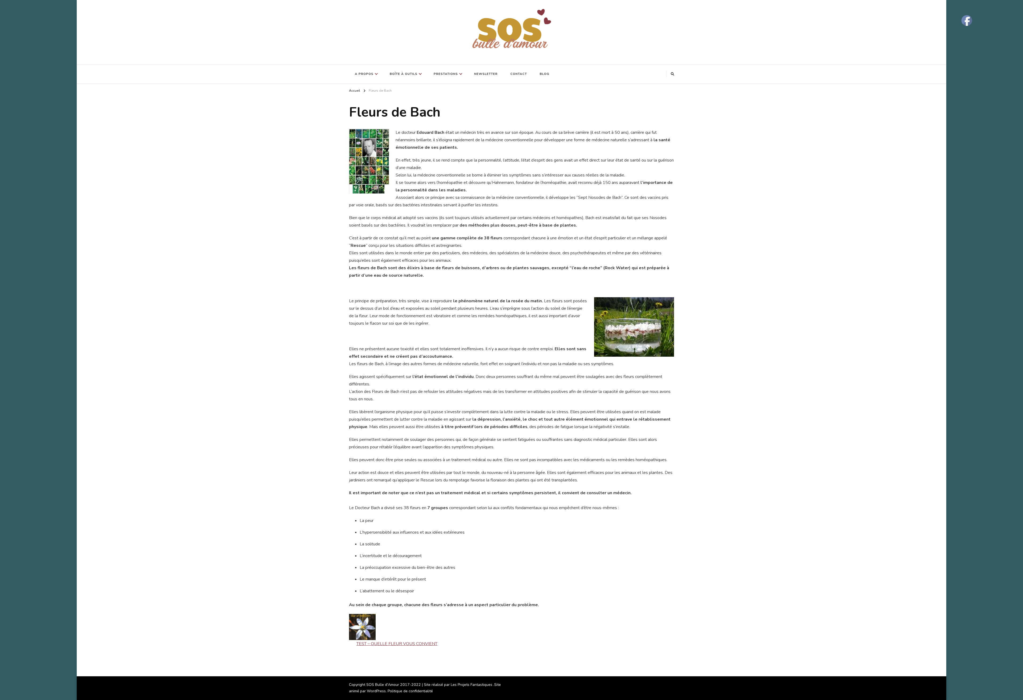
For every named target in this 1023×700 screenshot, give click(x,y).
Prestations (446, 74)
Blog (544, 74)
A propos (364, 74)
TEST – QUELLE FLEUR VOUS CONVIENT (396, 644)
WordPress (376, 691)
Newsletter (486, 74)
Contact (518, 74)
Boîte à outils (403, 74)
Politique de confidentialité (410, 691)
